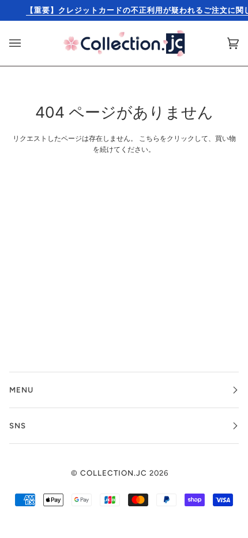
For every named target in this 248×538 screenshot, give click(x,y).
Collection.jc (113, 472)
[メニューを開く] (26, 43)
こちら (149, 138)
